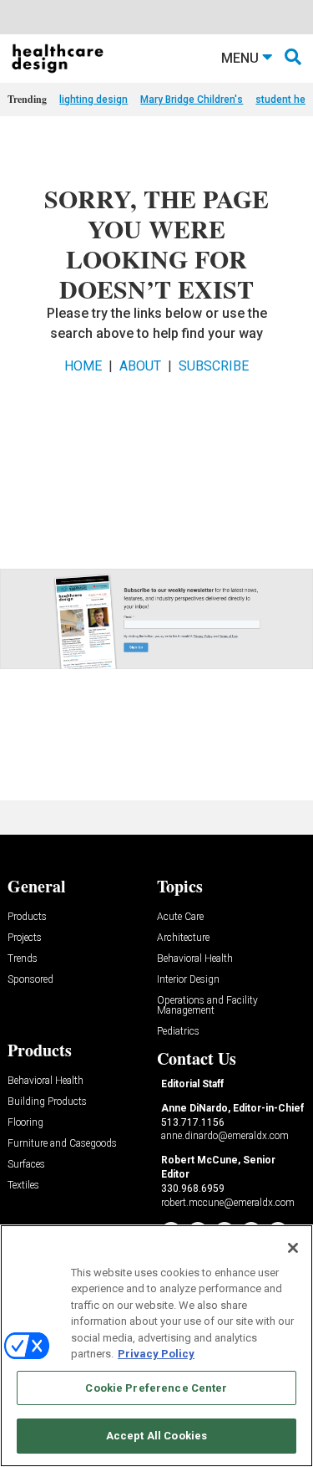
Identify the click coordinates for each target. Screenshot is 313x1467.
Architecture (183, 938)
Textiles (23, 1185)
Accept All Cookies (156, 1435)
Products (27, 917)
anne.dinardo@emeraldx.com (225, 1136)
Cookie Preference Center (156, 1388)
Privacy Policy (156, 1353)
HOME (83, 366)
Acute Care (180, 917)
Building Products (47, 1101)
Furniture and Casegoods (62, 1143)
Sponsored (30, 979)
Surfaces (26, 1164)
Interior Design (188, 979)
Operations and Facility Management (207, 1005)
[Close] (293, 1247)
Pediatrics (178, 1031)
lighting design (93, 99)
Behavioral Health (195, 958)
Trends (23, 958)
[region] (156, 1345)
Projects (25, 938)
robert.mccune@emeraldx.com (228, 1203)
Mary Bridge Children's (191, 99)
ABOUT (140, 366)
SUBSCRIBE (214, 366)
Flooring (25, 1122)
